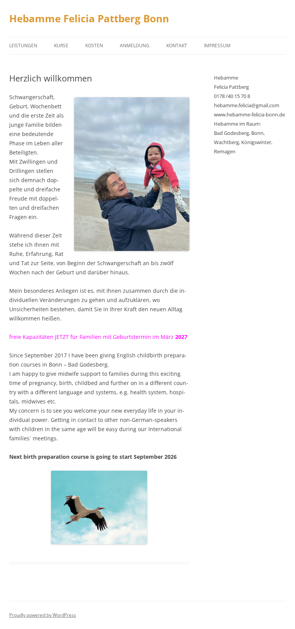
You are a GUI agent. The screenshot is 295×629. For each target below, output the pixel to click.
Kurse (61, 45)
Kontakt (176, 45)
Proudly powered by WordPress (42, 615)
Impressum (217, 45)
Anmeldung (134, 45)
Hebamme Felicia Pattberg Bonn (89, 18)
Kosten (94, 45)
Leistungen (23, 45)
